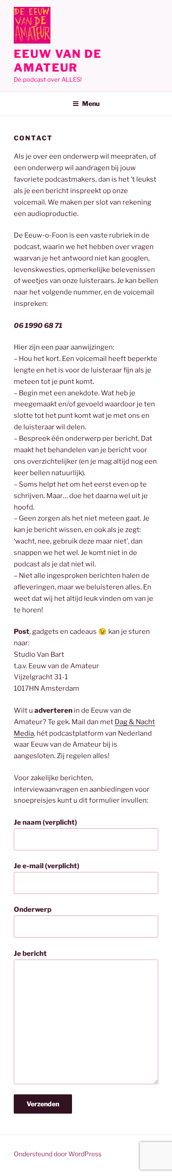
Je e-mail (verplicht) (46, 866)
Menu (91, 103)
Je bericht (30, 953)
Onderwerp (32, 909)
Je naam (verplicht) (45, 822)
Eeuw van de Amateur (58, 60)
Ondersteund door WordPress (57, 1154)
